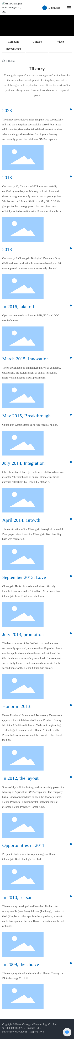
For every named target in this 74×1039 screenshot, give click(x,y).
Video (60, 41)
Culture (37, 41)
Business (31, 1028)
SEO (39, 1028)
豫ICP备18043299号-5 (13, 1028)
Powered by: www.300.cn (14, 1031)
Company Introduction (13, 45)
